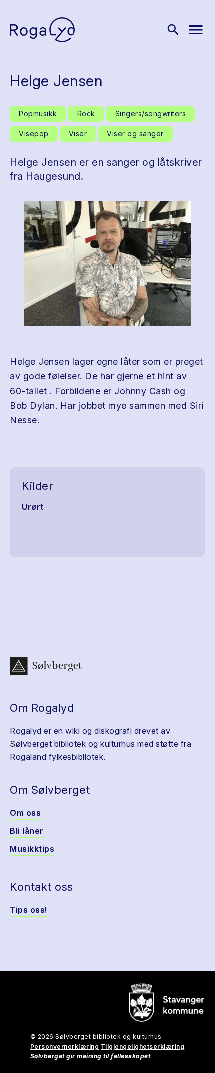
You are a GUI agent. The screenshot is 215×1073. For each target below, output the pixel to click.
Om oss (25, 813)
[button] (107, 263)
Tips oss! (29, 910)
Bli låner (27, 831)
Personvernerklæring (65, 1046)
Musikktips (32, 849)
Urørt (33, 507)
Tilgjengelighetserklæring (143, 1046)
